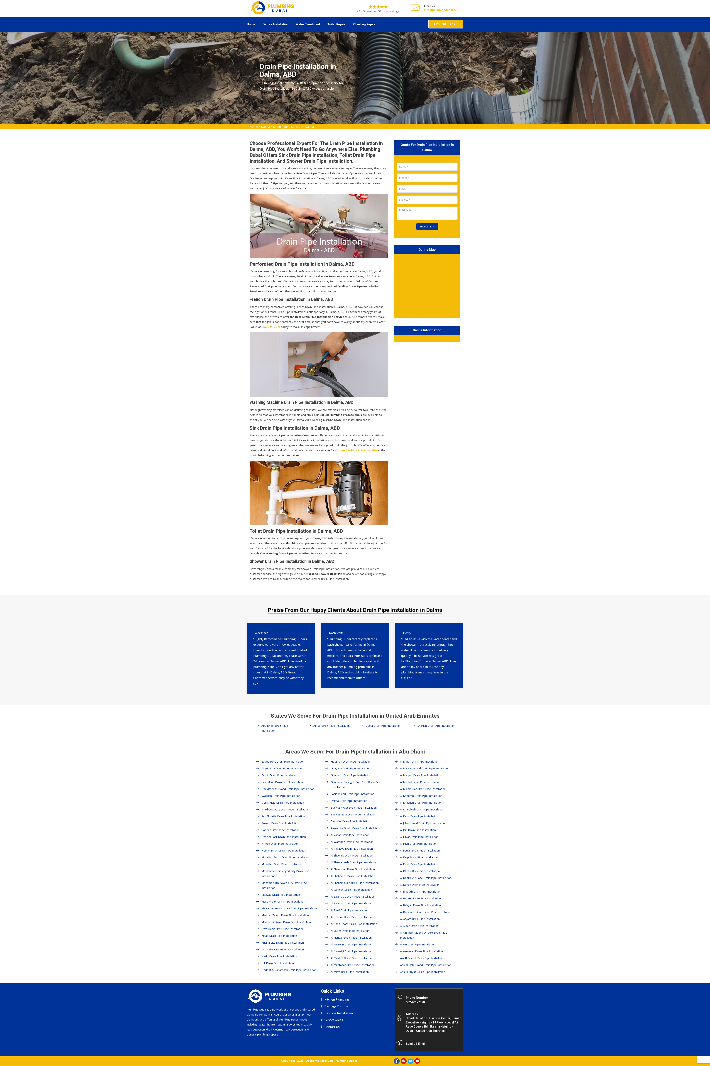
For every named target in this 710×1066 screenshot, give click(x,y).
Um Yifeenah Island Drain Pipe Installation (287, 789)
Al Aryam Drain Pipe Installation (420, 919)
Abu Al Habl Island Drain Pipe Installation (425, 965)
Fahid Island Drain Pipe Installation (352, 794)
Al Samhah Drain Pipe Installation (351, 889)
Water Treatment (308, 24)
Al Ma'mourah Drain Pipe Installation (423, 789)
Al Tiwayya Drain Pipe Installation (352, 848)
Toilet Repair (336, 24)
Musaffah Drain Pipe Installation (281, 864)
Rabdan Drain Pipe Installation (280, 830)
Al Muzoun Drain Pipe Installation (351, 944)
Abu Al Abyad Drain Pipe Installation (422, 972)
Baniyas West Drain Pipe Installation (354, 807)
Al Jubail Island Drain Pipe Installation (423, 823)
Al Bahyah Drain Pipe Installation (420, 905)
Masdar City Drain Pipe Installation (283, 901)
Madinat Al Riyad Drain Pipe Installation (286, 922)
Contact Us (332, 1027)
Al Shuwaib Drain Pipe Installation (352, 855)
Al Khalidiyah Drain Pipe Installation (422, 809)
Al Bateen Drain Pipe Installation (420, 898)
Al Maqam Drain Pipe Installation (420, 775)
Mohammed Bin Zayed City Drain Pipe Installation (285, 873)
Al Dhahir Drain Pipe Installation (420, 871)
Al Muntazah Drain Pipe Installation (353, 965)
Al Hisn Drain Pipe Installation (418, 843)
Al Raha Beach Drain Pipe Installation (354, 924)
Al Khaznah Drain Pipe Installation (421, 802)
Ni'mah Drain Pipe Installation (279, 843)
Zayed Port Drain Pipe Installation (282, 761)
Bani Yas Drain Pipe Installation (350, 821)
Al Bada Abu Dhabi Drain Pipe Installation (426, 912)
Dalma (265, 127)
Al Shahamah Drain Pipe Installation (353, 876)
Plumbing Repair (364, 24)
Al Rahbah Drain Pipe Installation (351, 917)
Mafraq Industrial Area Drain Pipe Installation (289, 908)
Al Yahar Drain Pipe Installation (350, 835)
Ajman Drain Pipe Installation (331, 725)
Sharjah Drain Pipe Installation (436, 725)
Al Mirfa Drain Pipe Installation (350, 972)
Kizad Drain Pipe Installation (279, 935)
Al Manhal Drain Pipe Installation (420, 782)
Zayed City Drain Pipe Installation (282, 768)
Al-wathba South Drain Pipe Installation (355, 828)
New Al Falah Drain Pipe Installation (283, 850)
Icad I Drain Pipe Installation (279, 956)
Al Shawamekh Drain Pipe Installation (354, 862)
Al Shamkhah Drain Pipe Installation (353, 869)
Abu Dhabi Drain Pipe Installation (274, 728)
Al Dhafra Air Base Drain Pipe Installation (425, 878)
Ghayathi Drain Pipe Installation (350, 768)
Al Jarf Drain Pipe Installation (418, 830)
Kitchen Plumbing (336, 999)
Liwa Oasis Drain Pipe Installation (282, 929)
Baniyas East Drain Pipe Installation (353, 814)
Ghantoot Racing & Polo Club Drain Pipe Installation (356, 784)
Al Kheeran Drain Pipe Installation (421, 796)
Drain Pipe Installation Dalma (293, 127)
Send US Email (415, 1043)
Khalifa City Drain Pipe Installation (282, 942)
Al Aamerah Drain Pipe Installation (421, 951)
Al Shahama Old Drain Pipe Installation (355, 883)
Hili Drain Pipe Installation (277, 963)
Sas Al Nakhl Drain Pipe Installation (283, 816)
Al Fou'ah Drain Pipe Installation (420, 850)
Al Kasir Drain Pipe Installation (419, 816)
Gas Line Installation (338, 1013)
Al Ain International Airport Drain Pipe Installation (423, 935)
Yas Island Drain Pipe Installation (282, 782)
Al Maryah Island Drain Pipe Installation (424, 768)
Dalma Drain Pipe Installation (349, 801)
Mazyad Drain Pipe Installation (280, 894)
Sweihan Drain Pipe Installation (280, 796)
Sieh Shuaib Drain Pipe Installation (282, 802)
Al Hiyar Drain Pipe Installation (419, 837)
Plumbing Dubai (346, 1060)
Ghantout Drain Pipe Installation (351, 775)
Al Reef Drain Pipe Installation (349, 910)
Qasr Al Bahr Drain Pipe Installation (283, 837)
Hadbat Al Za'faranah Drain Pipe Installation (288, 970)
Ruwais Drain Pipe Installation (280, 823)
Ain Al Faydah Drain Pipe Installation (422, 958)
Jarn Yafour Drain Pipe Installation (282, 949)
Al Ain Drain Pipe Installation (417, 944)
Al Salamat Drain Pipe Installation (351, 903)
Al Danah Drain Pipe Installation (419, 884)
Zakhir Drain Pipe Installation (279, 775)
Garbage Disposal (336, 1006)
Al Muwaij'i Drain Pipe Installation (351, 951)
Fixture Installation (275, 24)
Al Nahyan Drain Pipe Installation (351, 937)
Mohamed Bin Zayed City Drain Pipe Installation (284, 885)
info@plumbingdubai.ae (440, 10)
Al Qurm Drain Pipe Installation (350, 930)
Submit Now (427, 226)
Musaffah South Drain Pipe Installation (285, 857)
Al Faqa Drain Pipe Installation (419, 857)
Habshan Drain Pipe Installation (351, 761)
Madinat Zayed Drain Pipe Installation (285, 915)
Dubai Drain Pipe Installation (383, 725)
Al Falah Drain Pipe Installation (419, 864)
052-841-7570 (445, 24)
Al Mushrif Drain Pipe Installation (351, 958)
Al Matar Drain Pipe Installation (419, 761)
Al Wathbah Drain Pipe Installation (352, 842)
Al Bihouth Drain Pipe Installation (420, 891)
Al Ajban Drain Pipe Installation (419, 926)
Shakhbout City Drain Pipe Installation (285, 809)
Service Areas (333, 1020)
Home (251, 24)
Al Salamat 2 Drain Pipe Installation (353, 896)
